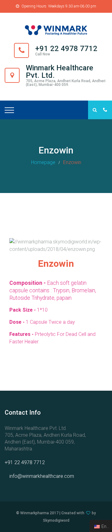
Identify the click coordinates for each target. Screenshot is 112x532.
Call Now (42, 54)
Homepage (43, 162)
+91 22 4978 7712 (25, 462)
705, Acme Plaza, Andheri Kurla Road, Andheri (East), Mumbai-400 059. (65, 83)
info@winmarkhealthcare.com (41, 476)
